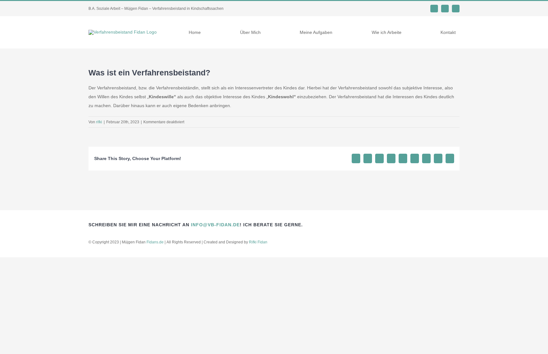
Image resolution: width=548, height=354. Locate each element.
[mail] (445, 8)
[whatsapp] (434, 8)
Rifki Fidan (258, 242)
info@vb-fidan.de (215, 224)
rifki (99, 122)
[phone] (456, 8)
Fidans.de (155, 242)
